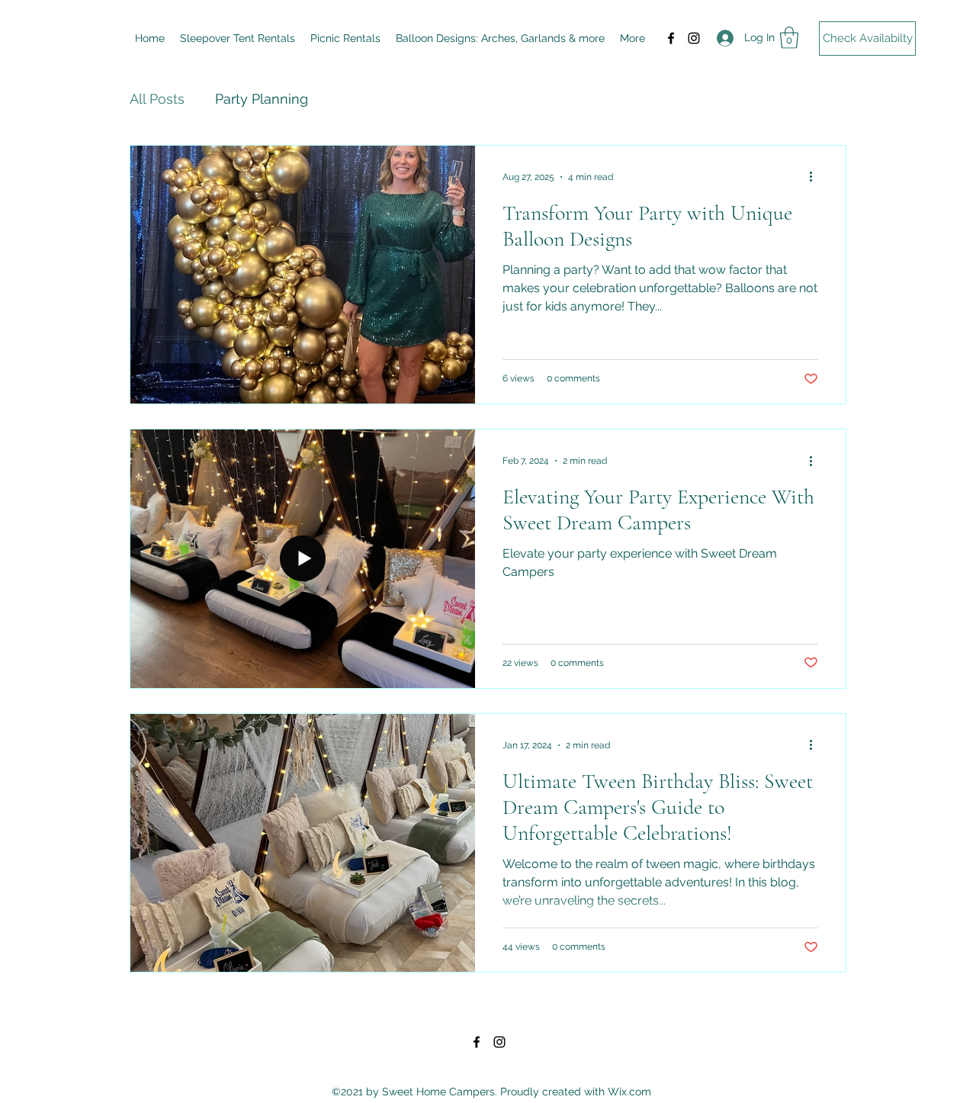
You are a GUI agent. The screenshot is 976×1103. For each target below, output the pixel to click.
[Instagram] (694, 38)
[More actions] (816, 177)
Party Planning (261, 99)
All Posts (157, 99)
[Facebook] (671, 38)
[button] (789, 38)
